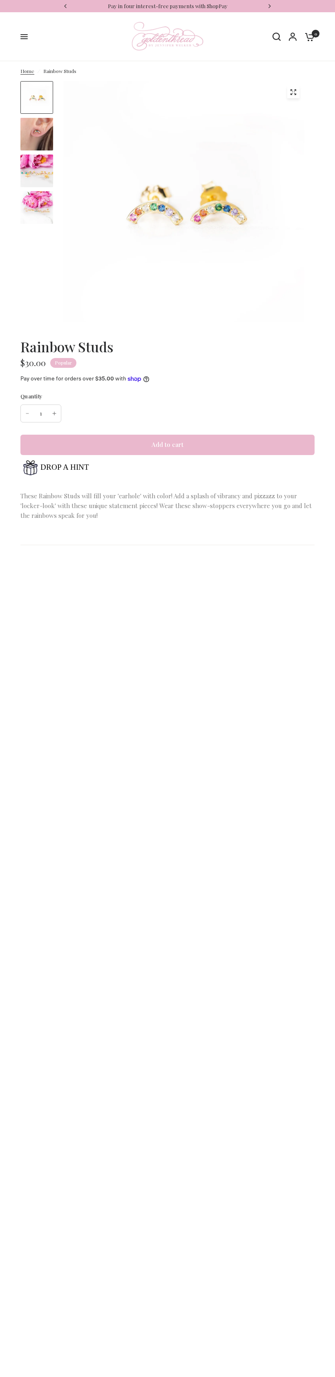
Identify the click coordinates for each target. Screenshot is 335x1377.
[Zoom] (293, 92)
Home (27, 71)
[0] (308, 36)
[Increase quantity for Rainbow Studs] (54, 413)
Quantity (31, 396)
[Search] (276, 36)
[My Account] (293, 36)
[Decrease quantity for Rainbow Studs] (27, 413)
